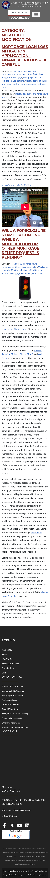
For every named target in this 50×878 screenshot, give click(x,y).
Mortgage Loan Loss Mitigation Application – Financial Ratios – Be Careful (25, 55)
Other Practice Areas (11, 722)
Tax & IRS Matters (10, 709)
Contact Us (7, 650)
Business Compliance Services (15, 727)
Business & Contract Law (12, 686)
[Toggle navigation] (36, 14)
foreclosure (7, 74)
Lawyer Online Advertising (12, 875)
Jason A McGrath (30, 74)
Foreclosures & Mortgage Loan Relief (19, 267)
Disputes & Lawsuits (10, 704)
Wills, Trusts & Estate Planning (15, 713)
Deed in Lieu (19, 263)
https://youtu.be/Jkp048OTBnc (17, 185)
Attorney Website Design (11, 871)
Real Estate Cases (9, 700)
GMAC (30, 354)
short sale (37, 273)
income (17, 74)
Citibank (15, 354)
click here (31, 864)
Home (4, 654)
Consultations (8, 668)
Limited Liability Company (13, 691)
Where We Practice (10, 663)
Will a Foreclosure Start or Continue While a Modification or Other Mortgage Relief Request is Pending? (24, 243)
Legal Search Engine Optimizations (32, 871)
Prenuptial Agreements (12, 718)
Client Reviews (19, 12)
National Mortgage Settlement (16, 273)
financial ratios (30, 71)
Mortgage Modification (36, 80)
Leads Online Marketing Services (35, 875)
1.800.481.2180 (19, 18)
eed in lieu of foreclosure (15, 329)
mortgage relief (9, 84)
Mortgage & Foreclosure (12, 695)
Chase (23, 354)
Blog (4, 672)
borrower (18, 71)
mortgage (17, 77)
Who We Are (7, 659)
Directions (7, 787)
